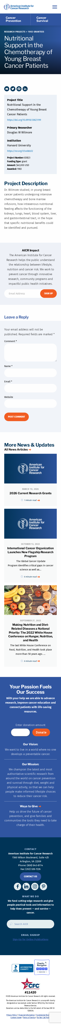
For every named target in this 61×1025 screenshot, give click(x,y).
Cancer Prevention (13, 19)
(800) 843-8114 (35, 865)
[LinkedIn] (25, 88)
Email (8, 381)
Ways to (29, 806)
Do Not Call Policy (43, 1018)
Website (8, 397)
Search (10, 925)
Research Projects (14, 32)
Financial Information (26, 1015)
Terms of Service (29, 1018)
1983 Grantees (36, 32)
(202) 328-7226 (32, 869)
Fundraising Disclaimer (44, 1015)
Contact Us (30, 876)
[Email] (6, 88)
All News (16, 449)
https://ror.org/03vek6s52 (20, 151)
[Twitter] (12, 88)
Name (8, 366)
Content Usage (16, 1018)
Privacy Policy (11, 1015)
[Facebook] (19, 88)
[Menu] (54, 6)
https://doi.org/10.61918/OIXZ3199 (24, 120)
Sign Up (48, 293)
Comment (10, 341)
